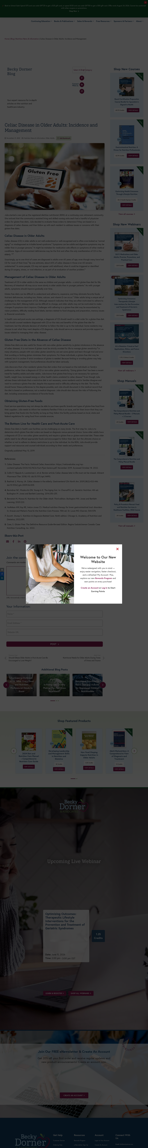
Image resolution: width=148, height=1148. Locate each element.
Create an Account (90, 587)
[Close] (117, 549)
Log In (104, 587)
